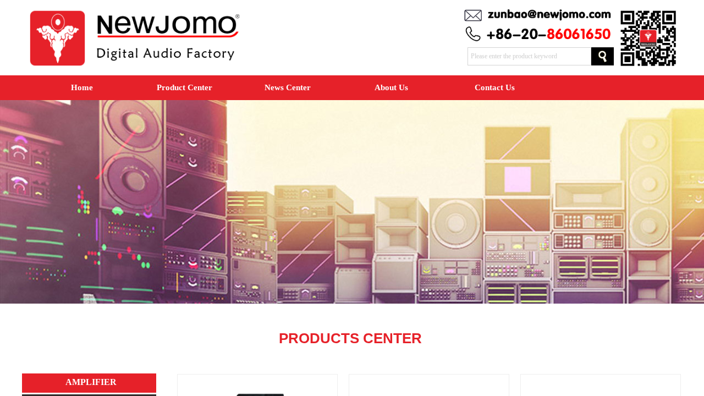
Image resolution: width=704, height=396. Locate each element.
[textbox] (529, 56)
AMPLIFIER (91, 382)
